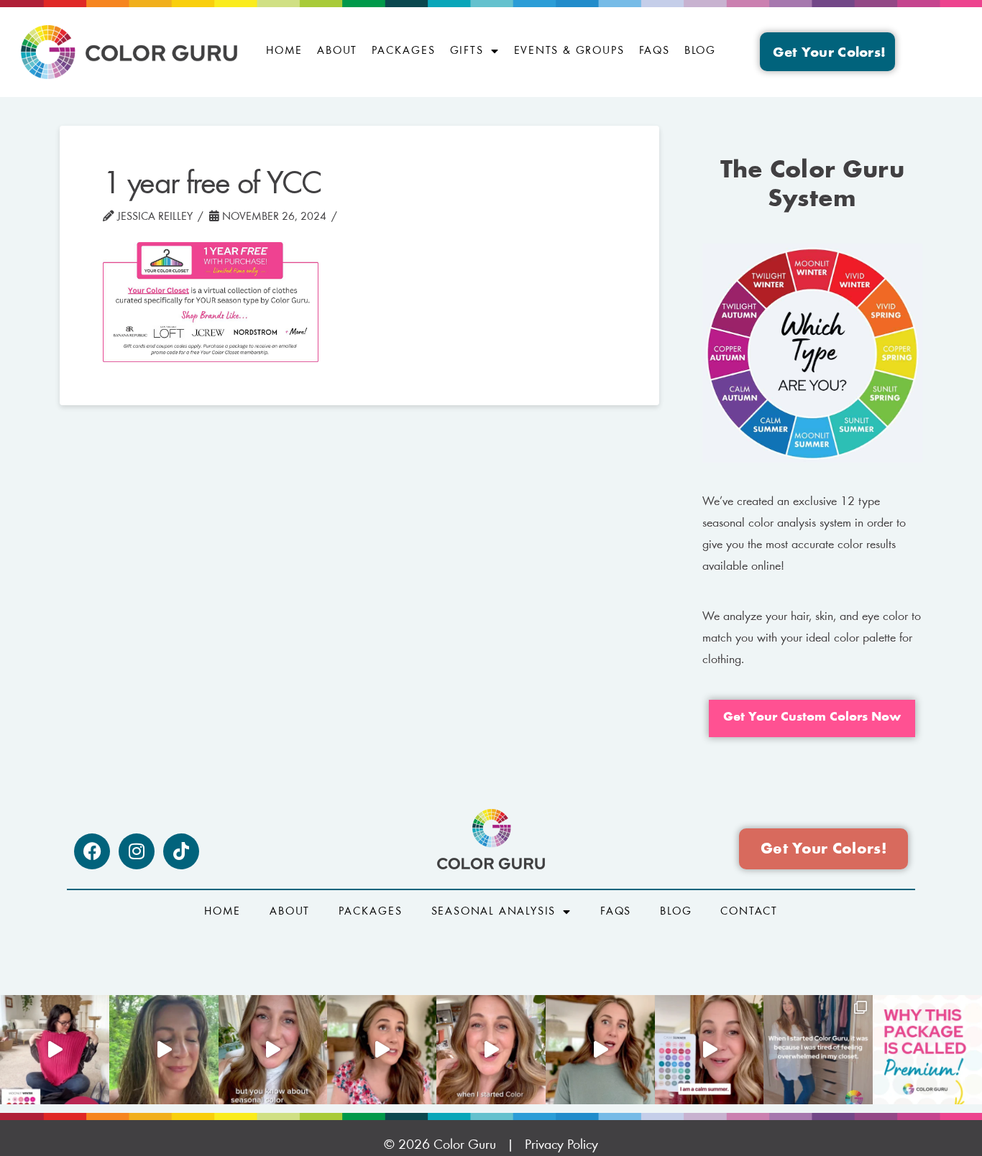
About (337, 51)
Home (284, 51)
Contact (749, 911)
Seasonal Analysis (493, 911)
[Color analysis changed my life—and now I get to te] (491, 1049)
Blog (700, 51)
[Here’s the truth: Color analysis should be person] (381, 1049)
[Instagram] (137, 851)
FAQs (654, 51)
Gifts (467, 51)
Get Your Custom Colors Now (812, 717)
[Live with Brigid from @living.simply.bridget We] (164, 1049)
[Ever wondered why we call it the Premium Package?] (927, 1049)
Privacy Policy (561, 1145)
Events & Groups (569, 51)
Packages (403, 51)
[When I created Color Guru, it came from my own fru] (818, 1049)
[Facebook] (92, 851)
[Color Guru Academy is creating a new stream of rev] (273, 1049)
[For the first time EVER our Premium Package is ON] (709, 1049)
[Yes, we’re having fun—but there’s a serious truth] (600, 1049)
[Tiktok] (181, 851)
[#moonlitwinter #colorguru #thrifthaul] (54, 1049)
